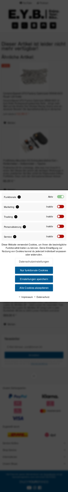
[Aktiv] (60, 196)
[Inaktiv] (60, 206)
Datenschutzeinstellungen (34, 261)
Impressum (27, 297)
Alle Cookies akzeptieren (34, 288)
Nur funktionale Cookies (34, 270)
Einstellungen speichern (34, 279)
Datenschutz (42, 297)
